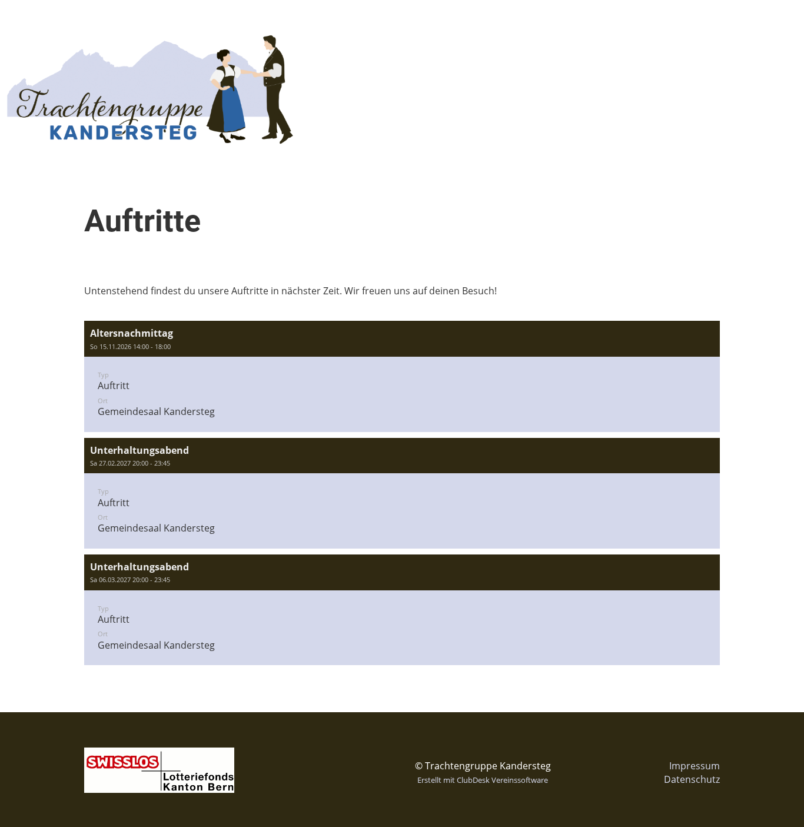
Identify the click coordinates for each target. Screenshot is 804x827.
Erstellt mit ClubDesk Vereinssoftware (482, 780)
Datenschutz (692, 779)
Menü (768, 22)
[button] (402, 376)
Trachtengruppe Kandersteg (124, 22)
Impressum (694, 765)
